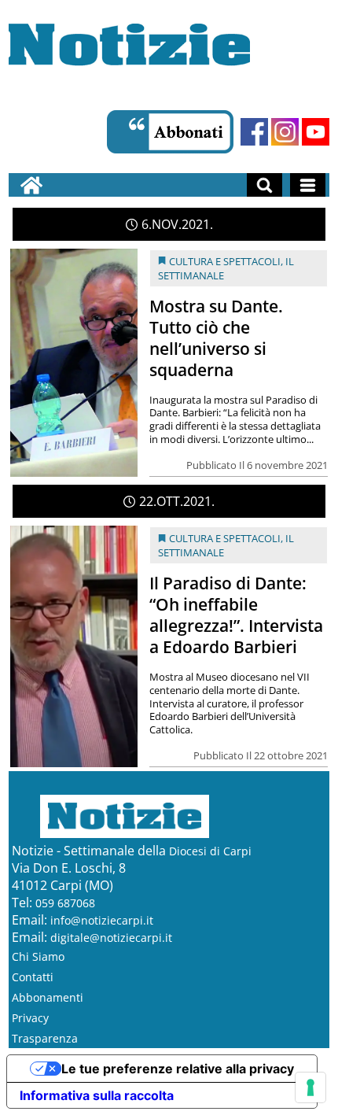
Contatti (32, 976)
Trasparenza (45, 1038)
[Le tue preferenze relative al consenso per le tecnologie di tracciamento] (310, 1087)
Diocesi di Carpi (210, 851)
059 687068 (65, 902)
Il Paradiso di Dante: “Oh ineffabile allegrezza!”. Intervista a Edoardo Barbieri (236, 615)
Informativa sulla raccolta (97, 1095)
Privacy (30, 1017)
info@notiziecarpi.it (101, 920)
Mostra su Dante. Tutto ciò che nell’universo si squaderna (216, 338)
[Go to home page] (31, 185)
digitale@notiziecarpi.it (111, 937)
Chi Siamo (38, 956)
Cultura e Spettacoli (225, 261)
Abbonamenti (47, 997)
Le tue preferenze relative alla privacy (177, 1068)
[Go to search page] (264, 185)
